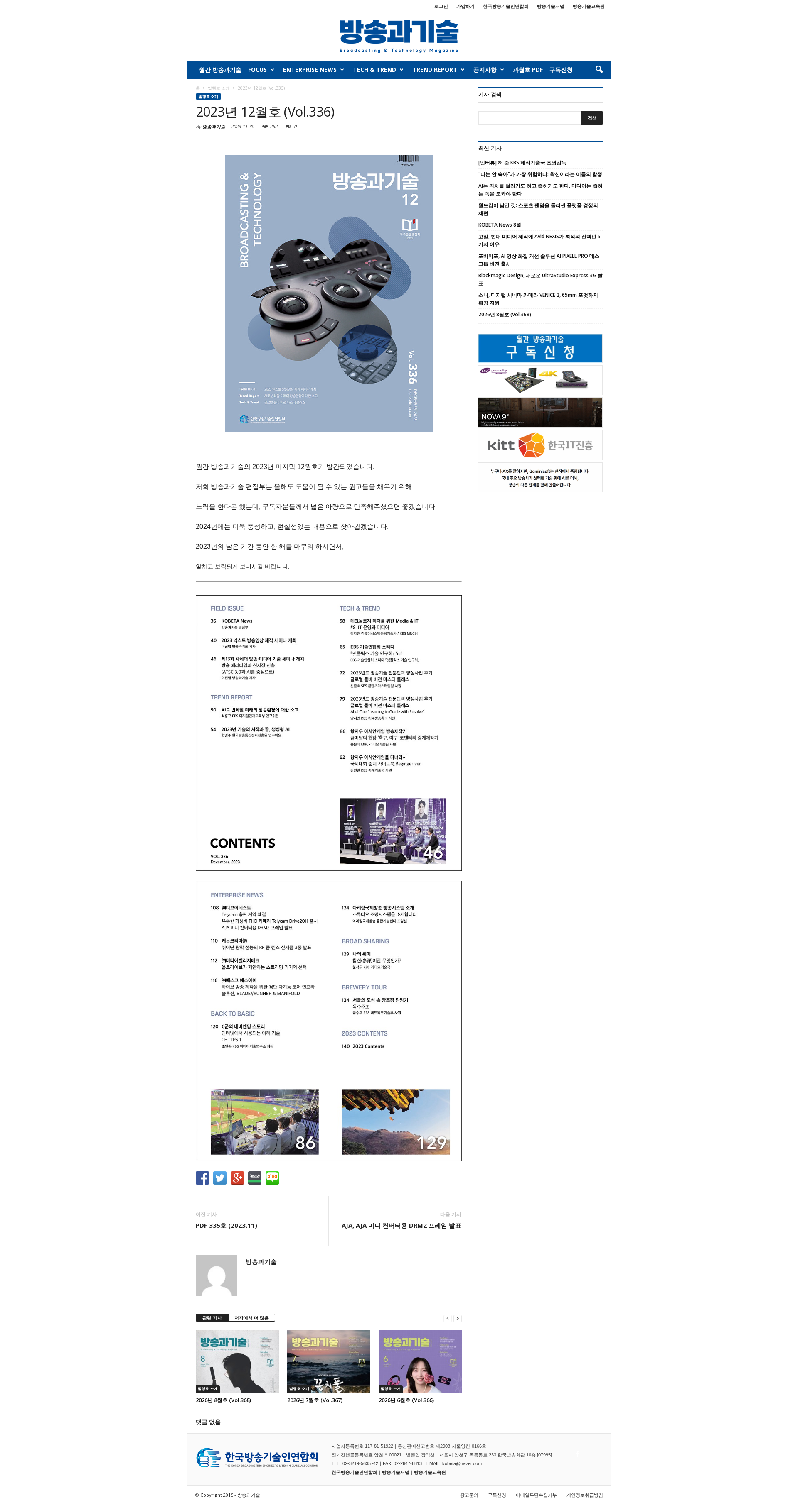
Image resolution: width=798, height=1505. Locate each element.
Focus (257, 69)
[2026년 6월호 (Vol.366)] (420, 1361)
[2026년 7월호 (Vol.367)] (328, 1361)
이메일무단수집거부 (536, 1495)
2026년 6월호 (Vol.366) (406, 1400)
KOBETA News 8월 (499, 224)
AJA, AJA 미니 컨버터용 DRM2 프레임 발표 (401, 1225)
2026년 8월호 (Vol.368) (223, 1400)
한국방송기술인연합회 (506, 6)
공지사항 (485, 69)
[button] (599, 70)
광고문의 (469, 1495)
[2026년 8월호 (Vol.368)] (237, 1361)
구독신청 (561, 69)
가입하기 (465, 6)
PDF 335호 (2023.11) (226, 1225)
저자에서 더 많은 (251, 1317)
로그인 (441, 6)
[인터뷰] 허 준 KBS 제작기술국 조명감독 (522, 162)
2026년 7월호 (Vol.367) (314, 1400)
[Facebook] (577, 1452)
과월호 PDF (528, 69)
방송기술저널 (550, 6)
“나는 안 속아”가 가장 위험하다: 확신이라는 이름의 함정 (540, 174)
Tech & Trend (374, 69)
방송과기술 (213, 126)
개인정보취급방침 (584, 1495)
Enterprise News (310, 69)
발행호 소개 (208, 96)
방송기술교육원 (589, 6)
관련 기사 (212, 1317)
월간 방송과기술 (220, 69)
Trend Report (434, 69)
